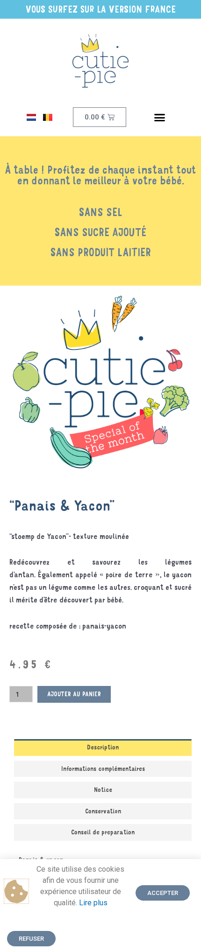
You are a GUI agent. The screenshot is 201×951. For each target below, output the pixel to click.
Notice (103, 789)
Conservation (103, 811)
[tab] (103, 747)
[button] (160, 117)
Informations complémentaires (103, 768)
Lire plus (93, 902)
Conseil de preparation (103, 832)
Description (103, 747)
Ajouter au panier (74, 694)
